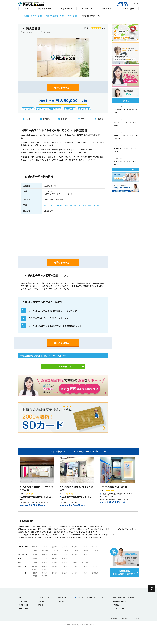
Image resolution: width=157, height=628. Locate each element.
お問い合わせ (62, 598)
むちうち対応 (27, 109)
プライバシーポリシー (120, 609)
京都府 (54, 562)
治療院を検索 (66, 8)
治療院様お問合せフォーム (122, 601)
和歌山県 (85, 562)
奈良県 (74, 562)
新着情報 (41, 605)
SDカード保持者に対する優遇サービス (90, 598)
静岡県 (54, 558)
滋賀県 (64, 562)
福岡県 (34, 573)
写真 (82, 119)
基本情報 (46, 119)
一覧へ (134, 169)
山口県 (74, 566)
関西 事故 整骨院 (37, 16)
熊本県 (64, 573)
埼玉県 (56, 551)
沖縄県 (34, 576)
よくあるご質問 (127, 8)
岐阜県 (44, 558)
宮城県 (74, 547)
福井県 (84, 554)
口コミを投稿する (62, 367)
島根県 (44, 566)
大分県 (74, 573)
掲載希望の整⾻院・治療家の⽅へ (124, 598)
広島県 (64, 566)
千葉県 (66, 551)
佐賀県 (44, 573)
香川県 (94, 566)
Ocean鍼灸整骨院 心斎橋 (114, 486)
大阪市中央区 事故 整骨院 (69, 16)
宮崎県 (84, 573)
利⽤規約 (116, 605)
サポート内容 (87, 8)
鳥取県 (34, 566)
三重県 (64, 558)
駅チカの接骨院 (83, 109)
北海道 (34, 547)
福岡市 (44, 576)
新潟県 (44, 554)
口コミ (100, 119)
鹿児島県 (95, 573)
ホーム (26, 8)
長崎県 (54, 573)
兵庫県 (44, 562)
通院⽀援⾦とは (44, 8)
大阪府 (34, 562)
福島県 (94, 547)
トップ (27, 119)
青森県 (44, 547)
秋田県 (64, 547)
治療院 (26, 16)
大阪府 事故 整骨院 (51, 16)
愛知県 (34, 558)
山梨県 (34, 554)
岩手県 (54, 547)
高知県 (44, 569)
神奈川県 (45, 551)
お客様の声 (106, 8)
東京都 (34, 551)
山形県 (84, 547)
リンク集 (136, 618)
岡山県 (54, 566)
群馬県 (96, 551)
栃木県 (86, 551)
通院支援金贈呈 (69, 109)
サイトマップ (126, 618)
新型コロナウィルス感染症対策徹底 (48, 109)
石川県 (74, 554)
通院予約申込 (62, 601)
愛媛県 (34, 569)
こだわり (64, 119)
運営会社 (115, 618)
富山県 (64, 554)
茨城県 (76, 551)
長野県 (54, 554)
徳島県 (84, 566)
